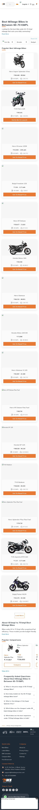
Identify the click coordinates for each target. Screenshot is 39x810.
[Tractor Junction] (4, 732)
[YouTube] (17, 790)
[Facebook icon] (3, 790)
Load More (19, 615)
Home (3, 725)
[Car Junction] (33, 732)
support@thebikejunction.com (15, 772)
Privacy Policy (24, 750)
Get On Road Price (19, 83)
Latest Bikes (6, 750)
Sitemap (22, 756)
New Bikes (5, 747)
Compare (17, 665)
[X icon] (13, 790)
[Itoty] (18, 732)
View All (5, 671)
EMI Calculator (6, 753)
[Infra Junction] (25, 732)
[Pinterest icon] (7, 790)
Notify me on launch (19, 120)
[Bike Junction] (3, 4)
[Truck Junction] (11, 732)
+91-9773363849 (10, 775)
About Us (22, 747)
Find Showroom (7, 759)
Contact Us (23, 753)
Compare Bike (6, 756)
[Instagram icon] (10, 790)
